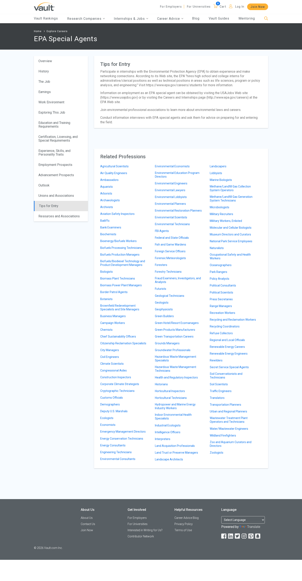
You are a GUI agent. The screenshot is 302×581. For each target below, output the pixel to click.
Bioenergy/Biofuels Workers (118, 241)
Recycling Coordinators (225, 326)
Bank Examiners (110, 227)
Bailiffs (105, 220)
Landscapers (218, 166)
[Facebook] (224, 536)
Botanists (106, 299)
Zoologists (216, 452)
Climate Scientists (112, 363)
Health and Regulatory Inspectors (176, 377)
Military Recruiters (221, 214)
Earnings (44, 92)
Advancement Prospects (56, 175)
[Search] (266, 19)
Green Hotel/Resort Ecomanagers (177, 323)
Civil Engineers (109, 357)
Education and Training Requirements (54, 124)
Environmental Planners (170, 203)
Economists (107, 424)
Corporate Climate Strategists (119, 384)
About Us (87, 517)
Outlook (44, 185)
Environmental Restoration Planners (178, 210)
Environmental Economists (172, 166)
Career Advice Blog (186, 517)
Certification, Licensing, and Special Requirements (58, 138)
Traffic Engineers (221, 391)
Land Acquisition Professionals (175, 445)
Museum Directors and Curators (230, 234)
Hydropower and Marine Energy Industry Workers (175, 406)
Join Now (257, 6)
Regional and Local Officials (227, 340)
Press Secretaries (221, 299)
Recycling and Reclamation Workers (233, 319)
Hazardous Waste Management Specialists (175, 358)
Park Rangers (218, 272)
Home (37, 31)
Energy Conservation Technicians (121, 438)
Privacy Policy (183, 524)
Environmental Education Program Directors (177, 174)
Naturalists (217, 248)
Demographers (110, 404)
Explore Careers (57, 31)
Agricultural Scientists (114, 166)
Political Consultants (223, 285)
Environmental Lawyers (170, 190)
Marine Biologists (221, 180)
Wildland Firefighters (223, 435)
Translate (253, 527)
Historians (161, 384)
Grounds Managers (167, 343)
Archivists (106, 207)
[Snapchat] (258, 536)
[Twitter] (238, 536)
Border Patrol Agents (114, 292)
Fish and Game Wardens (170, 244)
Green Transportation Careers (174, 336)
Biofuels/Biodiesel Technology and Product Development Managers (122, 263)
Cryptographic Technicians (117, 390)
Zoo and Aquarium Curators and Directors (230, 443)
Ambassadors (109, 180)
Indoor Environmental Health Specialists (173, 416)
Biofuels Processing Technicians (121, 247)
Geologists (161, 302)
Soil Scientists (219, 384)
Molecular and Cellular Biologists (230, 227)
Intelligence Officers (167, 432)
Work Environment (51, 102)
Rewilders (216, 360)
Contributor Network (141, 536)
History (43, 71)
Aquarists (106, 186)
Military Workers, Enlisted (226, 220)
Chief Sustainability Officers (118, 336)
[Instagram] (244, 536)
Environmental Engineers (171, 183)
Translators (217, 397)
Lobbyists (216, 173)
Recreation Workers (222, 312)
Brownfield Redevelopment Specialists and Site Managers (119, 307)
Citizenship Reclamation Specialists (123, 343)
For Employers (171, 6)
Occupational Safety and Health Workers (230, 256)
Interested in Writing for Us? (145, 530)
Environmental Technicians (172, 224)
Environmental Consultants (117, 459)
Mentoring (247, 18)
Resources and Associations (59, 216)
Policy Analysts (219, 278)
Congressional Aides (113, 370)
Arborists (106, 193)
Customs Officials (111, 397)
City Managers (109, 350)
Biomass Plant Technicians (117, 278)
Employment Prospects (55, 165)
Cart (223, 6)
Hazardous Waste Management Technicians (175, 368)
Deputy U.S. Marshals (114, 411)
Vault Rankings (46, 18)
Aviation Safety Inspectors (117, 213)
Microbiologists (219, 207)
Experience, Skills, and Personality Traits (54, 152)
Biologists (106, 271)
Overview (45, 61)
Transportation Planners (225, 404)
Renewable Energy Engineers (229, 353)
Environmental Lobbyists (171, 197)
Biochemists (108, 234)
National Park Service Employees (231, 241)
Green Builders (164, 316)
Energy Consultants (113, 445)
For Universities (199, 6)
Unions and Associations (56, 196)
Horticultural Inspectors (170, 391)
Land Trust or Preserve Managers (176, 452)
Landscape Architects (169, 459)
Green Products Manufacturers (175, 329)
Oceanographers (221, 265)
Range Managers (221, 306)
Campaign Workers (112, 323)
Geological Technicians (169, 295)
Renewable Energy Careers (227, 346)
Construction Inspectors (115, 377)
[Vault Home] (44, 6)
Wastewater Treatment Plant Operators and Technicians (229, 419)
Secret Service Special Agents (229, 367)
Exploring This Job (51, 112)
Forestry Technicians (168, 271)
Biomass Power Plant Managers (121, 285)
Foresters (161, 265)
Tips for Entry (48, 206)
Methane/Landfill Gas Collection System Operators (230, 188)
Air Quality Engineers (113, 173)
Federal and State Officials (172, 237)
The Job (44, 82)
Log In (239, 6)
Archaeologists (110, 200)
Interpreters (162, 439)
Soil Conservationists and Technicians (226, 375)
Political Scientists (221, 292)
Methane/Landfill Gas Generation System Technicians (231, 198)
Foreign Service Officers (170, 251)
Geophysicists (164, 309)
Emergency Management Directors (123, 431)
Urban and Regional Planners (228, 411)
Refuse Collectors (221, 333)
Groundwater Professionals (172, 350)
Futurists (160, 288)
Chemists (106, 329)
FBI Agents (162, 231)
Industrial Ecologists (168, 425)
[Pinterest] (251, 536)
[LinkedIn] (231, 536)
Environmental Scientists (171, 217)
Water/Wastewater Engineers (229, 428)
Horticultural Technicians (171, 397)
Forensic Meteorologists (170, 258)
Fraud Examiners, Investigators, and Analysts (178, 280)
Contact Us (88, 524)
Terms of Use (183, 530)
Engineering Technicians (116, 452)
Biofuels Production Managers (119, 254)
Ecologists (106, 418)
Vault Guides (219, 18)
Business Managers (113, 316)
